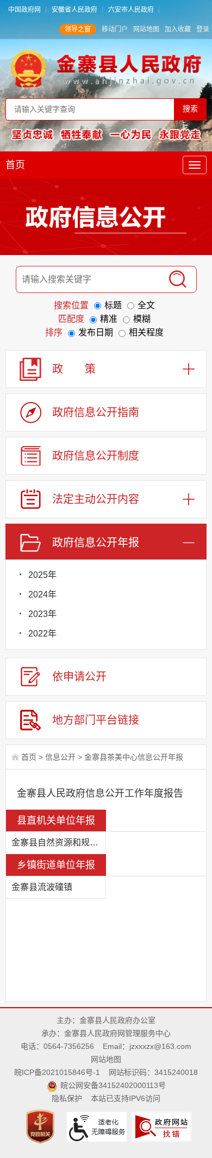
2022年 (42, 633)
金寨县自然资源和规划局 (58, 842)
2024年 (42, 594)
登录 (202, 29)
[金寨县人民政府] (106, 68)
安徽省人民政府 (74, 10)
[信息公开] (106, 219)
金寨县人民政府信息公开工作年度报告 (100, 793)
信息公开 (60, 757)
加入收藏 (178, 29)
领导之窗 (78, 29)
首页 (15, 165)
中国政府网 (24, 10)
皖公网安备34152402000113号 (113, 1085)
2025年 (42, 575)
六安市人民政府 (131, 10)
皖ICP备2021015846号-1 (57, 1072)
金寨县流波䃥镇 (41, 887)
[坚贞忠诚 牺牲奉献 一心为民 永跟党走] (106, 134)
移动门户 (115, 29)
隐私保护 (67, 1098)
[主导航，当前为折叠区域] (195, 165)
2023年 (42, 614)
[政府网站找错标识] (163, 1126)
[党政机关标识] (41, 1126)
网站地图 (146, 29)
